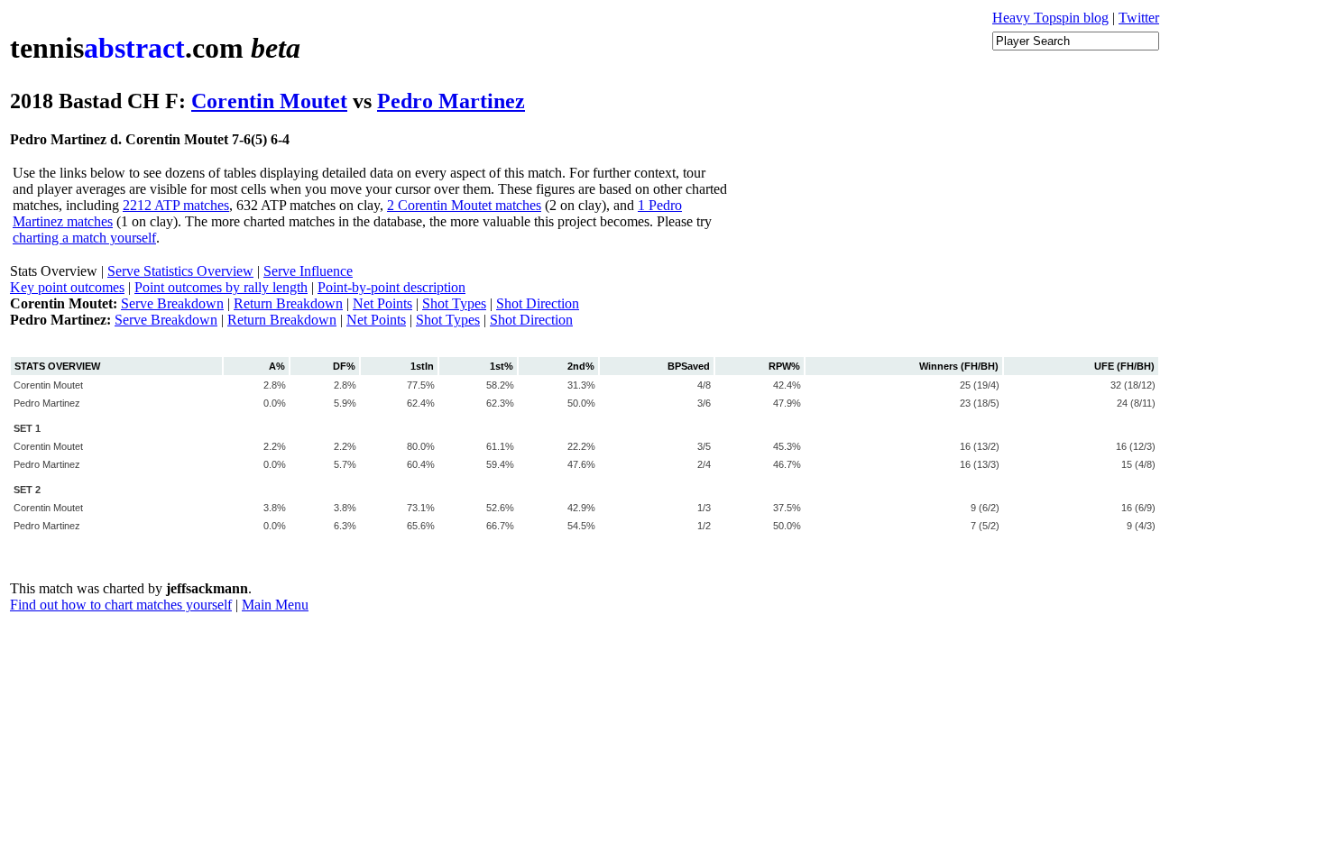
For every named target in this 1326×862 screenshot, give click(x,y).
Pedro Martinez (451, 101)
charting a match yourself (84, 237)
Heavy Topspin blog (1050, 17)
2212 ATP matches (176, 205)
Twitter (1139, 17)
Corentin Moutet (269, 101)
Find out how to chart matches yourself (121, 604)
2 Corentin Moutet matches (464, 205)
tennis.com (155, 48)
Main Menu (275, 604)
